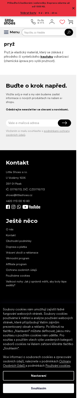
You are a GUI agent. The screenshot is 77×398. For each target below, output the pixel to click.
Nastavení (37, 376)
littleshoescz (13, 211)
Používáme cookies (18, 279)
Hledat (66, 32)
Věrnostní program (17, 262)
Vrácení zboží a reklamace (22, 256)
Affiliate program (16, 267)
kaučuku (46, 56)
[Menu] (8, 32)
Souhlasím (37, 388)
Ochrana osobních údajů (21, 273)
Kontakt (11, 239)
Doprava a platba (16, 250)
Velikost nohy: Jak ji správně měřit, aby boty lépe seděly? (36, 287)
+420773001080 (20, 211)
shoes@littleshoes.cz (19, 199)
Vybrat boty (27, 12)
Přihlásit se (61, 126)
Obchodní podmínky (18, 244)
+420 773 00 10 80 (18, 204)
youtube (31, 211)
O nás (9, 233)
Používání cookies (57, 365)
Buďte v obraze (8, 211)
